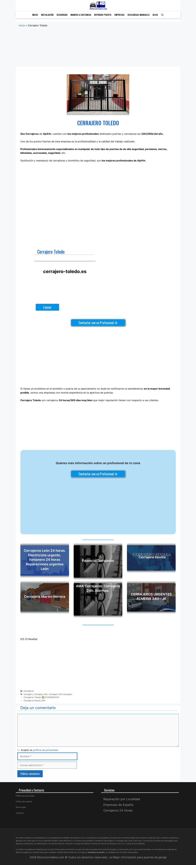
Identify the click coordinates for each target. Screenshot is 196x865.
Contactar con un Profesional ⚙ (98, 322)
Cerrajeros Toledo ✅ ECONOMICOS (41, 697)
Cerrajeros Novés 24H (34, 700)
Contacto (20, 813)
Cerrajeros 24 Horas (117, 810)
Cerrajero (28, 694)
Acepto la (38, 750)
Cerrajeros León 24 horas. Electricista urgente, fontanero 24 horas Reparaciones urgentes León (45, 560)
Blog (155, 14)
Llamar (47, 307)
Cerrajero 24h (41, 694)
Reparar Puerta (102, 14)
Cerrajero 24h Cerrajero (60, 694)
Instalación (47, 14)
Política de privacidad (25, 796)
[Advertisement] (98, 50)
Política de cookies (24, 801)
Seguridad (62, 14)
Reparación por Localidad (121, 799)
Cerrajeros (29, 691)
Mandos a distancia (81, 14)
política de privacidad (45, 750)
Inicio (35, 14)
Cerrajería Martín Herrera (44, 597)
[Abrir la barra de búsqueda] (162, 14)
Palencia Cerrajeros (98, 561)
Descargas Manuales (139, 14)
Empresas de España (118, 805)
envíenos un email (96, 852)
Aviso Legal (21, 807)
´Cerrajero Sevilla (151, 557)
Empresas (119, 14)
